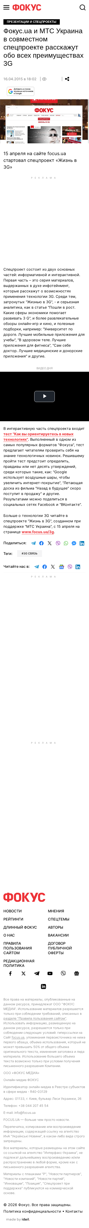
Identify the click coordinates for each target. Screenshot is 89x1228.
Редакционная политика (18, 963)
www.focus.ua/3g (38, 532)
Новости (12, 911)
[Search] (82, 7)
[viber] (63, 973)
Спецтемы (58, 919)
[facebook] (10, 973)
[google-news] (76, 973)
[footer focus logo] (24, 897)
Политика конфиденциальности (32, 1211)
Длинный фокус (20, 927)
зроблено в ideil (18, 1219)
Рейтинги (13, 919)
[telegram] (36, 973)
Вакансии (58, 935)
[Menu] (6, 7)
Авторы (55, 927)
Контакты (74, 1211)
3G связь (30, 553)
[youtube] (49, 973)
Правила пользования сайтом (17, 948)
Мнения (56, 911)
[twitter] (23, 973)
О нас (9, 935)
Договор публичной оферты (60, 948)
